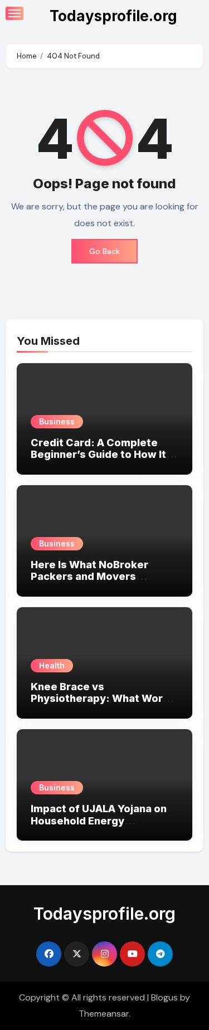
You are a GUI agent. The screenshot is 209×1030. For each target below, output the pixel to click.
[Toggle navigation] (14, 13)
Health (52, 665)
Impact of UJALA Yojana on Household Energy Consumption (99, 820)
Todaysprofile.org (113, 16)
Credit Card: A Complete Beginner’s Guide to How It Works (98, 454)
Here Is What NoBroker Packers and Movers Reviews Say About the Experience (90, 583)
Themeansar (104, 1013)
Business (57, 421)
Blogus (164, 997)
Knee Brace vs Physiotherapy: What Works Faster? (103, 698)
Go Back (104, 251)
